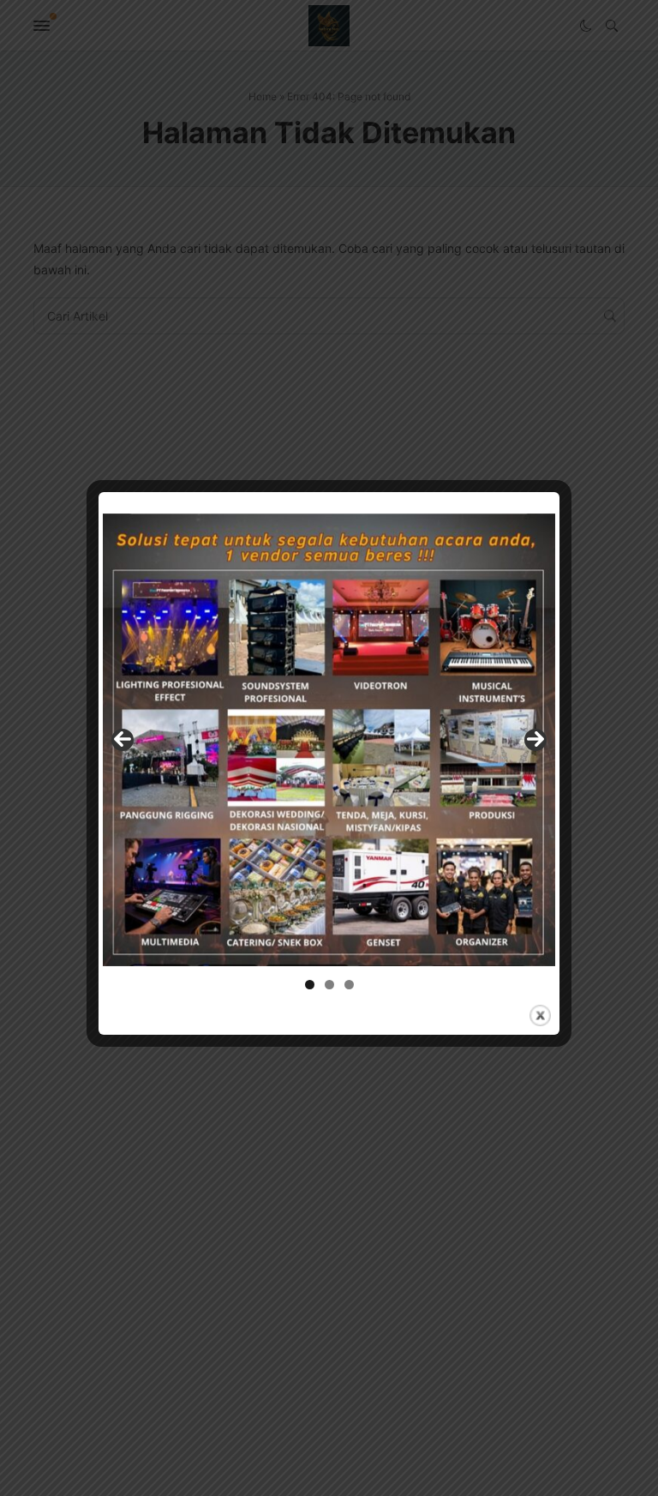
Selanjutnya (535, 740)
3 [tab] (349, 984)
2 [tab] (329, 984)
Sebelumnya (122, 740)
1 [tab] (309, 984)
